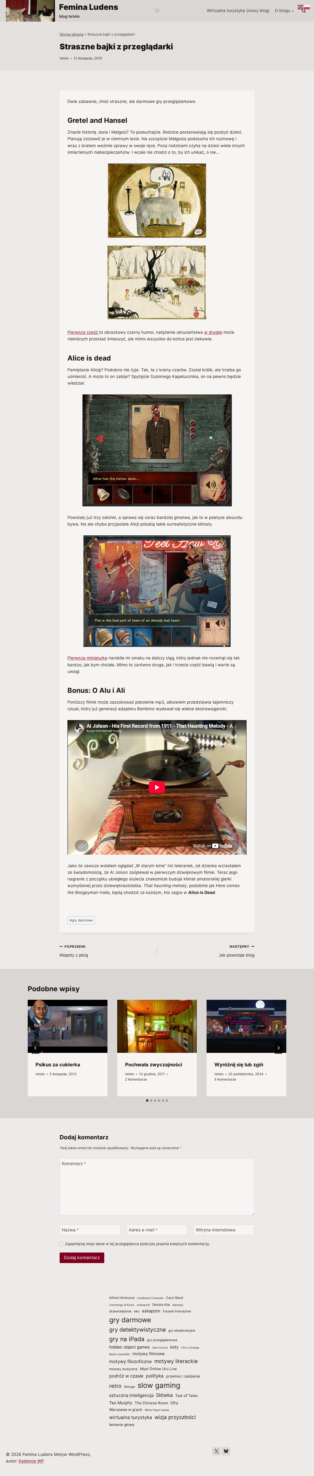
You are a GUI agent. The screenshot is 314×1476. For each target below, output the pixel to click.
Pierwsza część (83, 332)
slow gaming (159, 1385)
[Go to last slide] (35, 1048)
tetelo (64, 58)
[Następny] (278, 1048)
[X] (216, 1451)
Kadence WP (31, 1461)
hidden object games (129, 1347)
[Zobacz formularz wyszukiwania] (303, 10)
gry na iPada (126, 1339)
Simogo (129, 1387)
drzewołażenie (120, 1311)
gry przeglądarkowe (162, 1340)
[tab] (147, 1100)
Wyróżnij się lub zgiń (238, 1064)
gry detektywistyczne (137, 1329)
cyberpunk (143, 1305)
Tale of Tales (186, 1395)
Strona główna (71, 34)
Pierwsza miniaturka (87, 657)
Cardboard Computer (150, 1298)
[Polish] (307, 6)
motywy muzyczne (123, 1369)
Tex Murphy (120, 1402)
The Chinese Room (151, 1403)
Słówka (164, 1395)
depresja (177, 1305)
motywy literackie (176, 1361)
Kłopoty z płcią (74, 951)
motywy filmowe (148, 1353)
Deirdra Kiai (161, 1305)
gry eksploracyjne (181, 1330)
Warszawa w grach (125, 1409)
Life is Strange (190, 1347)
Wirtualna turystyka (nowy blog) (238, 10)
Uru (174, 1402)
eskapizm (151, 1311)
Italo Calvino (160, 1347)
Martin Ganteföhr (119, 1354)
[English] (301, 6)
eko (137, 1311)
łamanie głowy (121, 1424)
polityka (155, 1376)
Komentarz (74, 1163)
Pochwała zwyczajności (153, 1064)
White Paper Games (157, 1410)
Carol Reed (174, 1298)
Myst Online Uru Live (158, 1368)
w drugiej (213, 332)
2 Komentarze (136, 1079)
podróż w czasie (126, 1376)
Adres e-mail (143, 1229)
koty (174, 1347)
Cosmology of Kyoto (121, 1305)
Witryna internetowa (216, 1229)
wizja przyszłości (175, 1417)
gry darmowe (81, 920)
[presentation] (67, 1026)
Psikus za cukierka (58, 1064)
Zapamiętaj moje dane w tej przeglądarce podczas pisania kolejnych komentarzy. (137, 1243)
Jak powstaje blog (236, 951)
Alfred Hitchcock (122, 1298)
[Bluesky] (157, 11)
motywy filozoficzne (130, 1361)
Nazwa (70, 1229)
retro (115, 1386)
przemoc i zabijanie (183, 1376)
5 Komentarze (225, 1079)
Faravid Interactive (177, 1311)
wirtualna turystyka (130, 1417)
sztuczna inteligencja (131, 1395)
